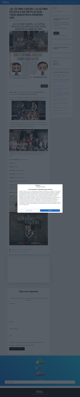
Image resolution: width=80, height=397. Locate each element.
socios (30, 191)
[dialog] (40, 198)
